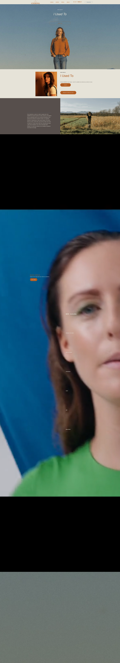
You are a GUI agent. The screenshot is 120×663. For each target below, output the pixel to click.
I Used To (65, 84)
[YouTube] (78, 1)
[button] (79, 382)
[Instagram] (73, 1)
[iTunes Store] (81, 1)
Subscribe (89, 2)
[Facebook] (76, 1)
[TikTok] (75, 1)
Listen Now (60, 23)
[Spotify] (79, 1)
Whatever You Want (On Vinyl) (68, 92)
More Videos (33, 279)
